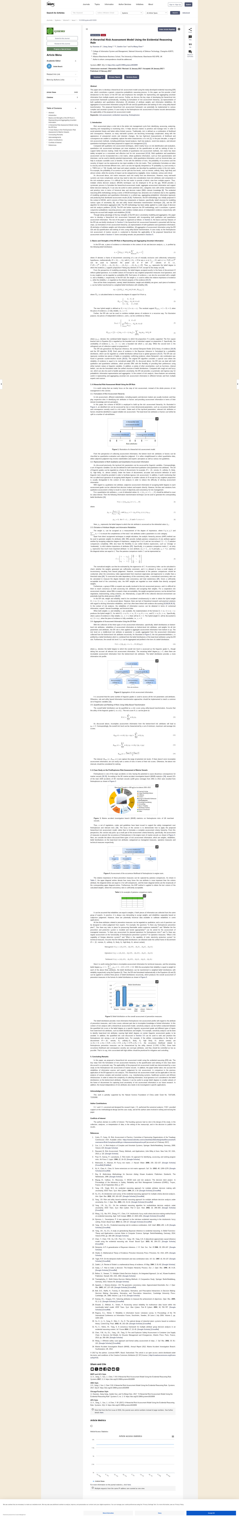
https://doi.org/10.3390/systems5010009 (122, 65)
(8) (175, 519)
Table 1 (93, 880)
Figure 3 (113, 781)
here (101, 1412)
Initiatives (139, 4)
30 (171, 603)
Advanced (186, 13)
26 (117, 596)
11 (164, 203)
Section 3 (120, 222)
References (52, 145)
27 (119, 596)
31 (174, 603)
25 (158, 579)
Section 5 (149, 234)
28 (167, 603)
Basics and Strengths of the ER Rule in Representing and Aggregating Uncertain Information (62, 120)
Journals (86, 4)
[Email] (92, 1370)
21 (126, 359)
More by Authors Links (55, 79)
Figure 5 (144, 977)
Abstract (51, 112)
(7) (175, 512)
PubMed (107, 1165)
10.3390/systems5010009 (87, 20)
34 (164, 776)
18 (172, 349)
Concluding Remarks (56, 134)
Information (109, 4)
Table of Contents (54, 108)
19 (174, 349)
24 (103, 576)
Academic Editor (54, 60)
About (150, 4)
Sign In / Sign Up (175, 4)
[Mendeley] (117, 1370)
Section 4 (110, 234)
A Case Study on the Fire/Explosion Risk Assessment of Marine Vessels (62, 131)
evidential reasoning (120, 115)
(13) (174, 745)
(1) (175, 252)
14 (114, 207)
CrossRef (99, 1165)
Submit (188, 4)
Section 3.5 (140, 1036)
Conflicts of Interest (55, 142)
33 (105, 776)
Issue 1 (74, 20)
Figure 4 (172, 835)
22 (123, 539)
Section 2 (148, 220)
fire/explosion (134, 115)
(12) (174, 735)
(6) (175, 502)
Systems (58, 20)
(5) (175, 333)
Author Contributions (55, 140)
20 (124, 359)
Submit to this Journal (62, 38)
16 (129, 212)
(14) (174, 753)
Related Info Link (53, 74)
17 (149, 280)
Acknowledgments (55, 137)
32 (103, 776)
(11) (174, 717)
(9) (175, 559)
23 (131, 546)
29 (169, 603)
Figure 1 (93, 407)
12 (119, 205)
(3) (175, 301)
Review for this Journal (62, 44)
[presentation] (164, 244)
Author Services (125, 4)
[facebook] (105, 1370)
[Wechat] (109, 1370)
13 (112, 207)
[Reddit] (114, 1370)
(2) (175, 289)
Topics (97, 4)
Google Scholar (111, 1148)
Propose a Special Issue (62, 49)
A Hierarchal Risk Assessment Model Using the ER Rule (63, 126)
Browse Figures (114, 77)
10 (130, 198)
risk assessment (105, 115)
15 (127, 212)
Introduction (53, 115)
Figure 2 (148, 634)
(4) (175, 323)
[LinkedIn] (101, 1370)
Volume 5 (66, 20)
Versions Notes (131, 77)
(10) (174, 644)
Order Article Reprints (167, 29)
